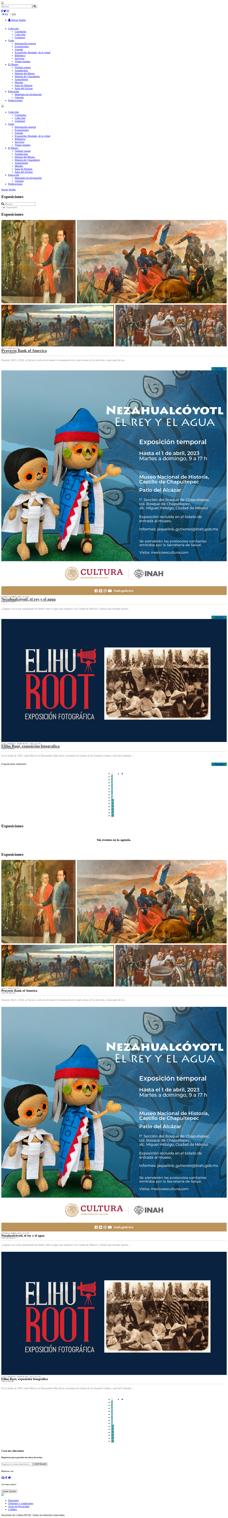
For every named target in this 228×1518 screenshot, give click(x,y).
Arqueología (21, 79)
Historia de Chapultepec (27, 76)
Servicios (19, 58)
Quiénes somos (23, 67)
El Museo (13, 64)
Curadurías (20, 31)
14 (112, 812)
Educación (13, 91)
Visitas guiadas (22, 61)
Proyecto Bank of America (24, 350)
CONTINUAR (40, 1464)
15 (112, 815)
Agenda (19, 49)
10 (112, 800)
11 (112, 803)
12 (112, 806)
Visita (11, 40)
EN (14, 14)
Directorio (13, 1500)
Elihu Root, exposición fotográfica (30, 746)
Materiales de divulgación (28, 94)
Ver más (219, 368)
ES (6, 14)
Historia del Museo (25, 73)
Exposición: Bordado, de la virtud (32, 52)
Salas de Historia (23, 85)
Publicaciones (15, 100)
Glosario (19, 97)
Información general (25, 43)
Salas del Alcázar (24, 88)
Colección (13, 28)
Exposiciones (22, 46)
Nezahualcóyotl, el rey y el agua (28, 599)
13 (112, 809)
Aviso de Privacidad (18, 1506)
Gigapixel (20, 37)
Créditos (12, 1509)
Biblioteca (20, 55)
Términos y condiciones (20, 1503)
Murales (19, 82)
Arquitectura (21, 70)
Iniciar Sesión (18, 20)
